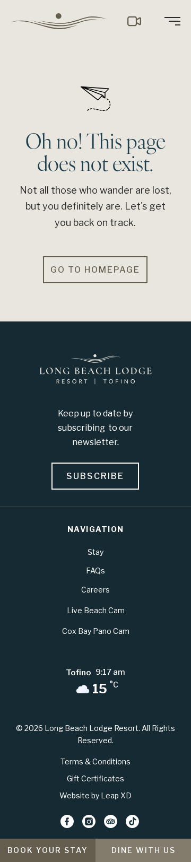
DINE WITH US (143, 850)
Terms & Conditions (95, 761)
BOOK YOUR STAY (47, 850)
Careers (95, 589)
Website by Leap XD (95, 795)
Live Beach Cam (96, 610)
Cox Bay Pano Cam (95, 630)
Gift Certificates (95, 778)
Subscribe (95, 476)
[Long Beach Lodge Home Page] (95, 371)
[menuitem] (63, 21)
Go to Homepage (95, 270)
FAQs (95, 570)
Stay (95, 551)
